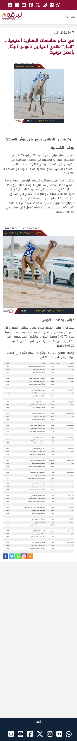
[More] (30, 556)
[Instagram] (24, 556)
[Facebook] (5, 556)
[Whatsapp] (18, 556)
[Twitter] (12, 556)
